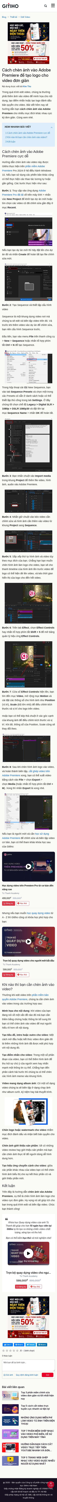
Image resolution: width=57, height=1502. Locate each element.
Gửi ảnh (9, 1375)
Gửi (47, 1375)
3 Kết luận (10, 142)
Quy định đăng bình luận (27, 1375)
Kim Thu (27, 86)
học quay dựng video (38, 913)
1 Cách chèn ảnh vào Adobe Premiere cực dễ (27, 133)
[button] (51, 127)
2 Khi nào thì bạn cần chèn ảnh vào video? (26, 137)
